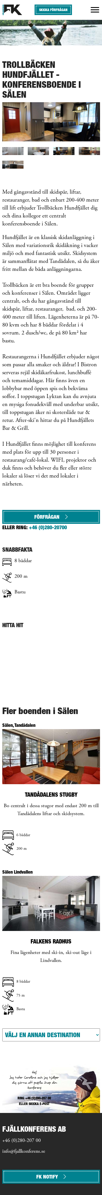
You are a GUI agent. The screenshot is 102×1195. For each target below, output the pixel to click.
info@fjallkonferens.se (23, 1151)
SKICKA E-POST (39, 1104)
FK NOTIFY (47, 1177)
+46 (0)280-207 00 (21, 1140)
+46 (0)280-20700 (48, 527)
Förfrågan (47, 517)
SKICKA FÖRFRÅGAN (53, 10)
